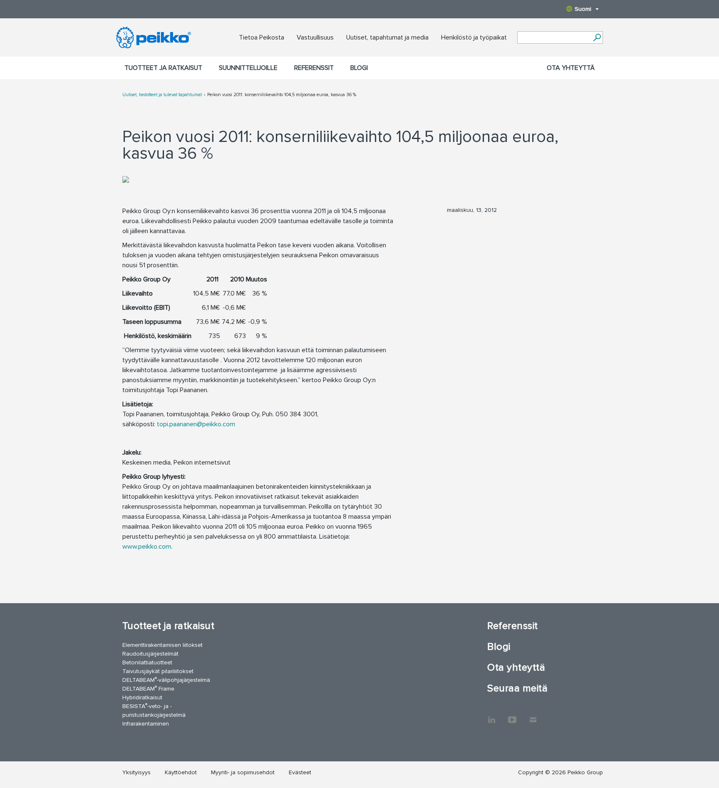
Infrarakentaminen (145, 723)
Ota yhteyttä (571, 68)
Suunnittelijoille (248, 68)
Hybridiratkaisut (142, 697)
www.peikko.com (146, 546)
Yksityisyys (136, 772)
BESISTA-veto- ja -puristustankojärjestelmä (154, 710)
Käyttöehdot (181, 772)
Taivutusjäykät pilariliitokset (157, 671)
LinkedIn (491, 715)
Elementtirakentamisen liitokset (162, 645)
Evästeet (300, 772)
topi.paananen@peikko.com (196, 424)
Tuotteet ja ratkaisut (163, 68)
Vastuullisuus (315, 37)
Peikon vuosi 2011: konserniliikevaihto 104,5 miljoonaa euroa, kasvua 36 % (281, 94)
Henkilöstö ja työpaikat (474, 37)
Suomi (583, 8)
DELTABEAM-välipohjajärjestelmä (166, 680)
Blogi (359, 68)
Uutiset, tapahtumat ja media (387, 37)
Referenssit (314, 68)
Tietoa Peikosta (261, 37)
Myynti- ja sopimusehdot (243, 772)
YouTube (512, 715)
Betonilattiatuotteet (147, 662)
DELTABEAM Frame (148, 688)
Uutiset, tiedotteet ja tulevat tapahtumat (162, 94)
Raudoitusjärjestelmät (150, 653)
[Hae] (597, 37)
